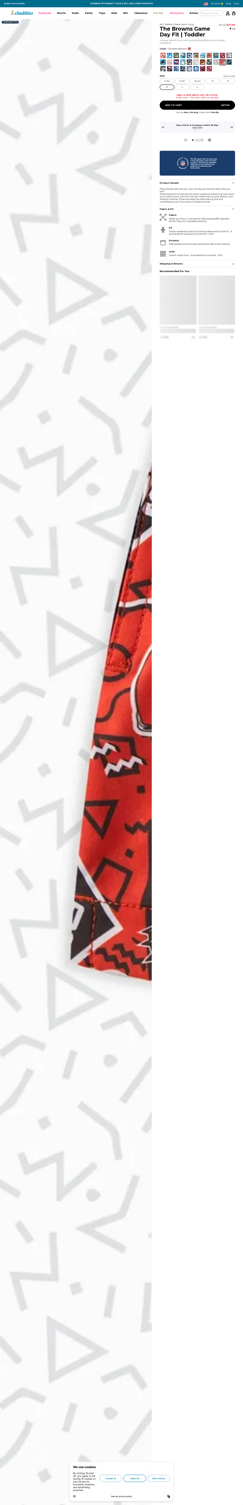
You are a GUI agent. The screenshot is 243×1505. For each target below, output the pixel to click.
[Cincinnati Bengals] (209, 55)
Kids (114, 13)
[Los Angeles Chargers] (183, 62)
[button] (45, 13)
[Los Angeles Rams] (189, 68)
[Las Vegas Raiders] (183, 68)
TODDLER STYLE (10, 22)
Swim (75, 13)
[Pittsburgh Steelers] (196, 62)
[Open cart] (234, 13)
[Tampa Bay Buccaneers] (222, 55)
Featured (45, 13)
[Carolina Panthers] (163, 62)
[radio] (163, 55)
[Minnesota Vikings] (196, 55)
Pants (89, 13)
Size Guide (229, 76)
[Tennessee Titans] (176, 68)
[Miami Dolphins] (202, 55)
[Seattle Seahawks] (209, 62)
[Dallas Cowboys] (189, 55)
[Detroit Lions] (169, 55)
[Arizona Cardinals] (209, 68)
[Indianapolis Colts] (196, 68)
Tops (102, 13)
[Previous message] (163, 127)
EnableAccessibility (14, 3)
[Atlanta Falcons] (202, 68)
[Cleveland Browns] (222, 62)
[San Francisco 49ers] (169, 62)
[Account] (228, 13)
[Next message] (231, 127)
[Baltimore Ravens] (189, 62)
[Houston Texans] (169, 68)
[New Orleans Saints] (163, 68)
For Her (158, 13)
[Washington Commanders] (202, 62)
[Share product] (209, 140)
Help (236, 3)
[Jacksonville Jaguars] (216, 55)
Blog (228, 3)
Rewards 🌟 (217, 3)
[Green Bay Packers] (176, 55)
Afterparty (176, 13)
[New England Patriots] (216, 62)
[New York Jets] (229, 62)
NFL (125, 13)
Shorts (61, 13)
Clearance (140, 13)
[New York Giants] (176, 62)
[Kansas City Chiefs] (163, 55)
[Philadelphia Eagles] (183, 55)
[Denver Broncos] (229, 55)
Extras (194, 13)
